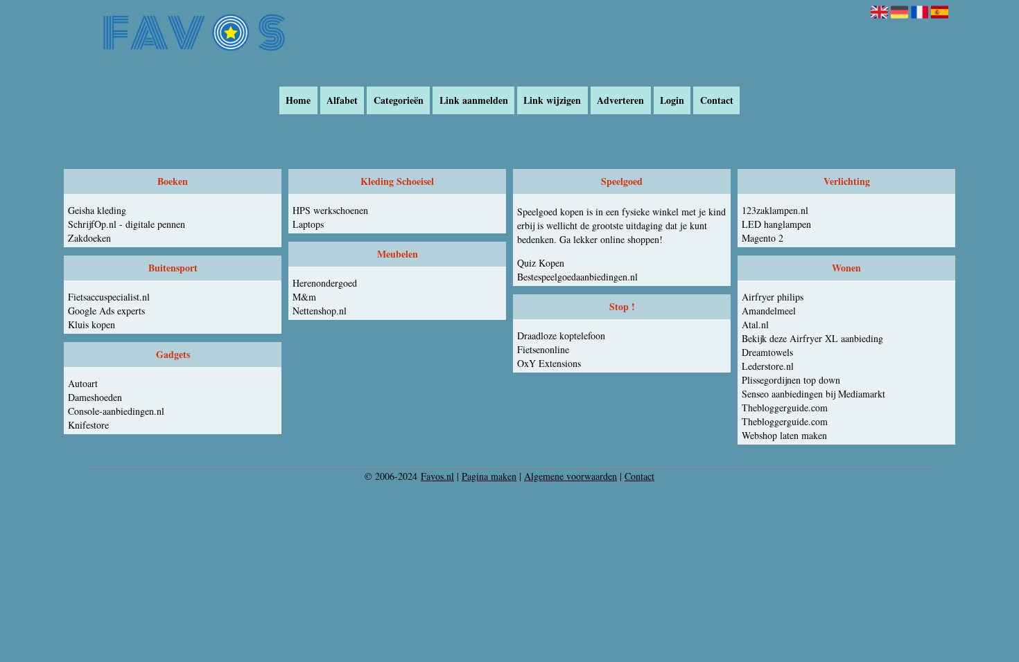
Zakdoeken (89, 237)
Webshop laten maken (784, 435)
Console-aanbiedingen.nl (116, 411)
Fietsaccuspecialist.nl (109, 296)
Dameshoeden (95, 397)
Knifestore (88, 424)
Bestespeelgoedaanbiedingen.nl (577, 276)
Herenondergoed (325, 282)
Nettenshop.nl (320, 310)
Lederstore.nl (768, 366)
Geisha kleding (97, 210)
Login (672, 100)
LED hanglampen (776, 224)
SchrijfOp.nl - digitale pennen (126, 224)
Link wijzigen (552, 100)
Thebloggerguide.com (785, 407)
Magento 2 (762, 237)
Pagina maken (489, 476)
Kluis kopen (91, 324)
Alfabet (342, 100)
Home (298, 100)
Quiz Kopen (540, 262)
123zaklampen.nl (775, 210)
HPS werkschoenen (330, 210)
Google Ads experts (106, 310)
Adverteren (620, 100)
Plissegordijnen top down (791, 379)
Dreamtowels (767, 352)
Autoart (83, 383)
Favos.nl (437, 476)
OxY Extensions (549, 363)
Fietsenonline (543, 349)
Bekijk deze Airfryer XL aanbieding (812, 338)
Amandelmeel (769, 310)
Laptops (308, 224)
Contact (716, 100)
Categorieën (399, 100)
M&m (304, 296)
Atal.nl (755, 324)
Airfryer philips (772, 296)
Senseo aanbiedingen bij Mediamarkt (813, 393)
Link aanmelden (473, 100)
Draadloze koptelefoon (561, 335)
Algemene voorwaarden (570, 476)
